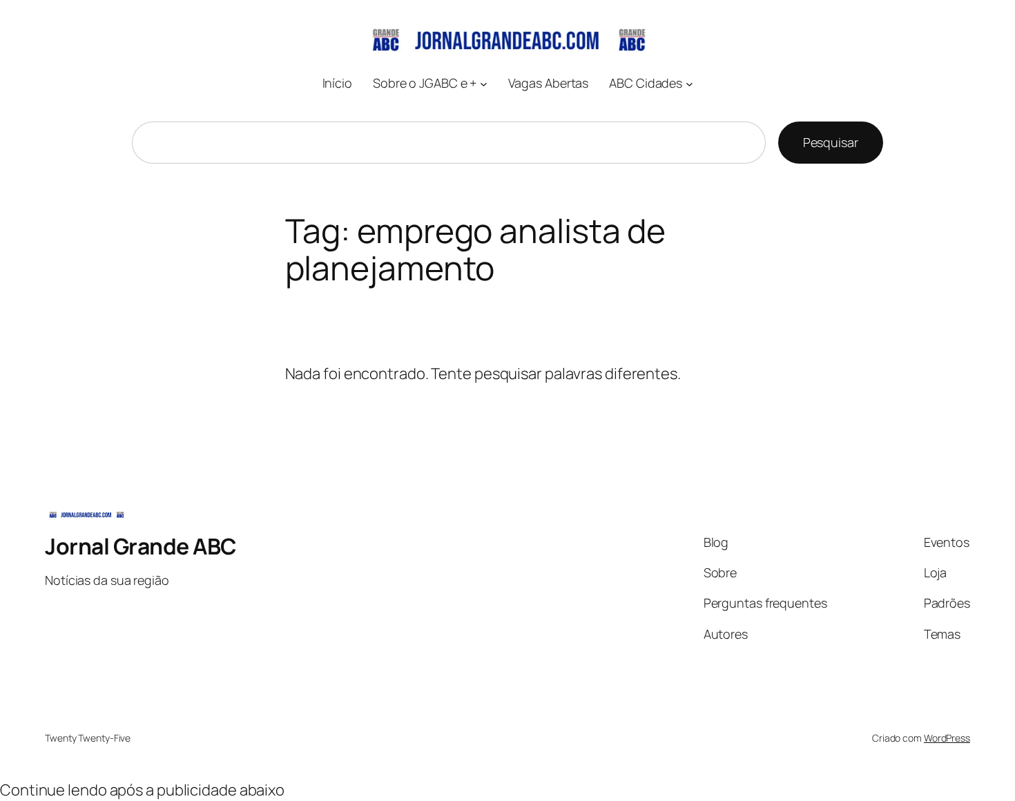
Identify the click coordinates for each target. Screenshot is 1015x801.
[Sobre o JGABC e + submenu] (483, 83)
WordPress (947, 737)
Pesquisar (830, 142)
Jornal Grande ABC (141, 546)
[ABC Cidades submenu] (689, 83)
